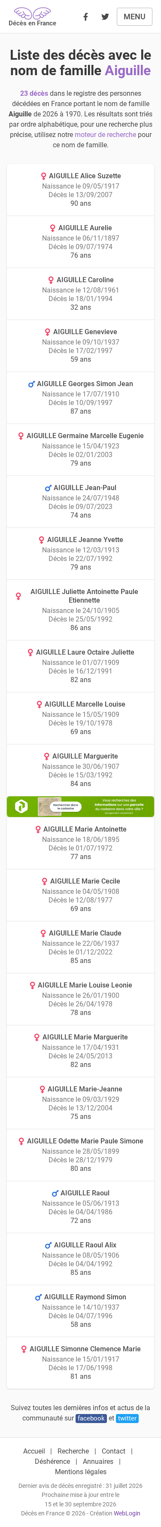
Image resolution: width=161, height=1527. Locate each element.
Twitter (127, 1418)
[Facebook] (85, 17)
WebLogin (127, 1513)
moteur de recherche (105, 135)
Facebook (91, 1418)
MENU (135, 16)
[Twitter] (105, 17)
